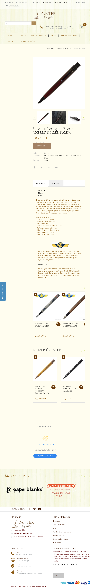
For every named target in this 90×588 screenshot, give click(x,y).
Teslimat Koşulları (59, 535)
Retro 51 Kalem (64, 48)
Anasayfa (50, 48)
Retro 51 (46, 153)
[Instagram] (39, 509)
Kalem (46, 160)
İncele (24, 490)
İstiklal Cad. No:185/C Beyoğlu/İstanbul (51, 3)
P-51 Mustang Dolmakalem (42, 324)
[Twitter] (41, 167)
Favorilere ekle (39, 142)
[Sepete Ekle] (58, 324)
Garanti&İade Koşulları (60, 539)
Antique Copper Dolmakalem (71, 324)
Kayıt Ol (58, 576)
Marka (40, 193)
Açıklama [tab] (40, 183)
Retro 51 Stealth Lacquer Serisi (65, 155)
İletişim (55, 528)
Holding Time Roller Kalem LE (69, 388)
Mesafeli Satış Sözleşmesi (62, 532)
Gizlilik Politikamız (59, 525)
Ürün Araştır (57, 543)
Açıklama (41, 190)
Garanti (40, 195)
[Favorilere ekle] (35, 294)
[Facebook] (34, 167)
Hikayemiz (56, 521)
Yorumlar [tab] (56, 183)
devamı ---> (42, 264)
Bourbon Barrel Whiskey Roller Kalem (42, 389)
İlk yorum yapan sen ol (45, 456)
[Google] (56, 167)
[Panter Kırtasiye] (45, 15)
